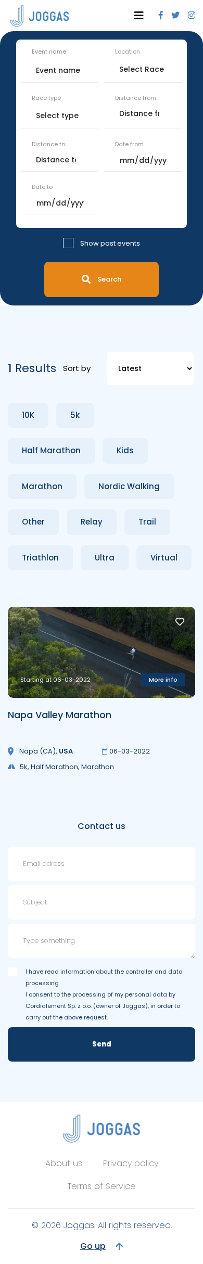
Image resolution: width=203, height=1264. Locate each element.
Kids (125, 450)
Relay (92, 521)
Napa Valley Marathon (59, 714)
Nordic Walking (129, 486)
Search (109, 279)
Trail (147, 521)
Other (33, 521)
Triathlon (40, 557)
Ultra (105, 557)
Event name (49, 51)
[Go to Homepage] (39, 16)
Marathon (42, 486)
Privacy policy (130, 1163)
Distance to (48, 144)
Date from (129, 144)
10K (28, 415)
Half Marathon (51, 450)
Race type (46, 98)
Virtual (163, 557)
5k (75, 415)
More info (163, 679)
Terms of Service (102, 1186)
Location (127, 51)
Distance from (135, 98)
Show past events (110, 243)
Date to (42, 187)
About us (63, 1163)
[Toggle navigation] (139, 15)
